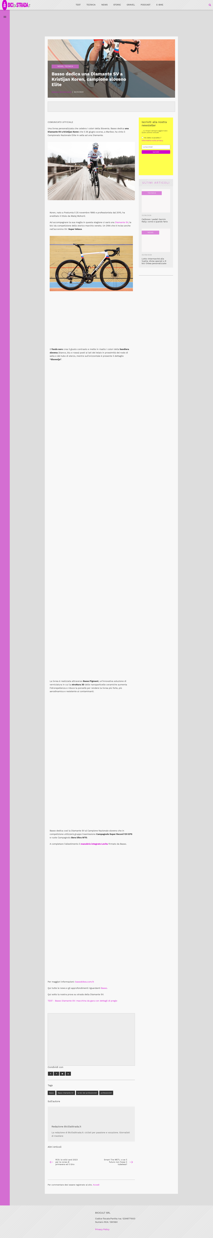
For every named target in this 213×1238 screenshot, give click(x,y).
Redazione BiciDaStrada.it (66, 1126)
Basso (104, 988)
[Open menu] (5, 17)
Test (78, 4)
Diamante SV (121, 222)
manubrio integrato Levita (94, 844)
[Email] (62, 1074)
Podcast (145, 4)
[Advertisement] (91, 1039)
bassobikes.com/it (84, 981)
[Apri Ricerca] (210, 5)
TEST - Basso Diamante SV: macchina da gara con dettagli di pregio (82, 1000)
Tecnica (91, 4)
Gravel (131, 4)
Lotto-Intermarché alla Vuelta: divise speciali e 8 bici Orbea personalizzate (154, 261)
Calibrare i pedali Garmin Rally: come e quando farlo (155, 220)
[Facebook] (56, 1074)
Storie (117, 4)
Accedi (96, 1185)
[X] (50, 1074)
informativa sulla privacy (152, 140)
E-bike (159, 4)
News (104, 4)
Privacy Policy (102, 1229)
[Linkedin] (68, 1074)
